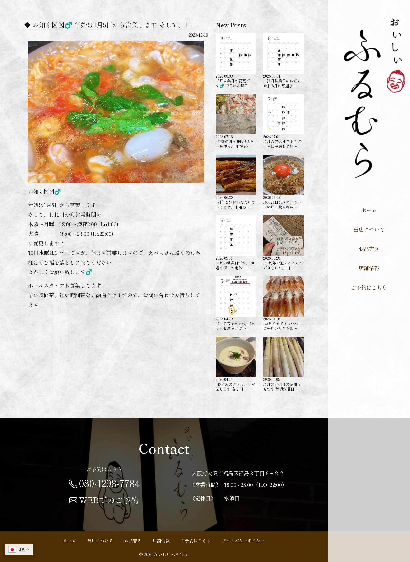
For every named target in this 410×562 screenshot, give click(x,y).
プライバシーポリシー (243, 540)
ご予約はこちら (369, 287)
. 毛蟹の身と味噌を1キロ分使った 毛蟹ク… (234, 141)
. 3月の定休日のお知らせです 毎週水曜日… (282, 384)
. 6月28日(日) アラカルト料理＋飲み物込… (282, 202)
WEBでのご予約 (109, 500)
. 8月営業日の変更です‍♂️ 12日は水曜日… (234, 80)
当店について (369, 229)
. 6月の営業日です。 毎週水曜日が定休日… (235, 262)
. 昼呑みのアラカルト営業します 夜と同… (235, 384)
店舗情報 (369, 268)
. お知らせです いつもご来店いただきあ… (281, 323)
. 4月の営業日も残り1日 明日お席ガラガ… (235, 323)
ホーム (369, 210)
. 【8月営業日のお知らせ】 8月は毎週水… (282, 80)
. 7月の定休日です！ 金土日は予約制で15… (282, 141)
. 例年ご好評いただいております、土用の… (235, 202)
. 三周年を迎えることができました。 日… (283, 262)
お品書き (369, 248)
